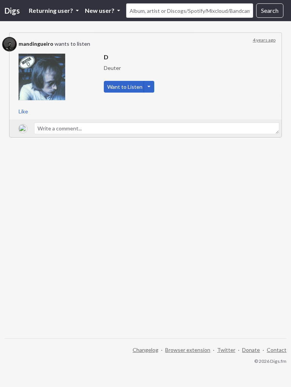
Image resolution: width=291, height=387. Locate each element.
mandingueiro (36, 43)
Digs (12, 10)
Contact (276, 350)
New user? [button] (100, 10)
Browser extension (187, 350)
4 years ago (264, 40)
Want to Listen (124, 87)
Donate (251, 350)
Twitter (226, 350)
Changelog (145, 350)
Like (23, 111)
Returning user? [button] (51, 10)
